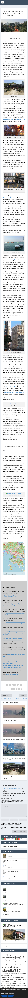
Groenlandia (5, 964)
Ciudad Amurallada (11, 387)
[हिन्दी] (14, 838)
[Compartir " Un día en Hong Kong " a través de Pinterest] (15, 685)
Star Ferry (12, 259)
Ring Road (12, 984)
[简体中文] (5, 838)
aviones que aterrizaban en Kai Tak (14, 392)
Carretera (14, 955)
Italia (4, 973)
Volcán (13, 987)
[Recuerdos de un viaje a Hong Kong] (14, 749)
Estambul (23, 959)
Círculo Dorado (11, 959)
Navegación (12, 975)
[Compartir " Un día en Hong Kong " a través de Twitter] (10, 685)
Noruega (6, 977)
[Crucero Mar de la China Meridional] (14, 730)
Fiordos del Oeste (6, 963)
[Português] (18, 838)
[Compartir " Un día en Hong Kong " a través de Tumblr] (12, 685)
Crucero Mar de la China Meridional (14, 739)
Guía (11, 964)
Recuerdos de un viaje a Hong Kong (14, 758)
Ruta (21, 984)
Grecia (19, 963)
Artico (4, 955)
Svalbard (3, 985)
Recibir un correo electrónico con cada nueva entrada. (13, 827)
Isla (17, 967)
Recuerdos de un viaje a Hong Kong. (12, 788)
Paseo (21, 977)
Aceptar (4, 995)
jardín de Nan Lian (8, 119)
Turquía (24, 985)
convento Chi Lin (20, 119)
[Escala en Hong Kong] (14, 711)
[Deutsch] (12, 838)
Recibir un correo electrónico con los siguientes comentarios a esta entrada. (11, 824)
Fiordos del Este (21, 961)
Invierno (8, 967)
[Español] (21, 838)
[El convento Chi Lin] (14, 768)
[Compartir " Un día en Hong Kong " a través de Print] (20, 685)
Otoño (15, 977)
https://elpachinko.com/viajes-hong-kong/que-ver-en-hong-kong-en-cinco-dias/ (14, 632)
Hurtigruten (17, 964)
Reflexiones (11, 981)
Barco (10, 955)
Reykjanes (4, 983)
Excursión (6, 961)
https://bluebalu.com (12, 674)
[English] (7, 838)
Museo (4, 975)
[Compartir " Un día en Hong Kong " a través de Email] (18, 685)
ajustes (11, 993)
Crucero (4, 959)
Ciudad (19, 957)
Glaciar (14, 963)
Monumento (22, 973)
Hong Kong (10, 15)
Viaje (9, 987)
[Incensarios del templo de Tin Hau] (14, 446)
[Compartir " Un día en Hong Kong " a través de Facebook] (7, 685)
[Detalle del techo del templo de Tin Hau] (14, 450)
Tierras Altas (16, 985)
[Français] (9, 838)
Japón (9, 973)
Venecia (4, 987)
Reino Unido (18, 981)
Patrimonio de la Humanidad (13, 980)
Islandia (11, 970)
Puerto (4, 981)
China (23, 14)
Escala (18, 959)
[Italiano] (16, 838)
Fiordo (14, 961)
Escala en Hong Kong (9, 720)
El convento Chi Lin (9, 777)
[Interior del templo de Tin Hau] (14, 442)
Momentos (15, 973)
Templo (9, 985)
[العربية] (2, 838)
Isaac (12, 14)
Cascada (12, 957)
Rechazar (10, 995)
